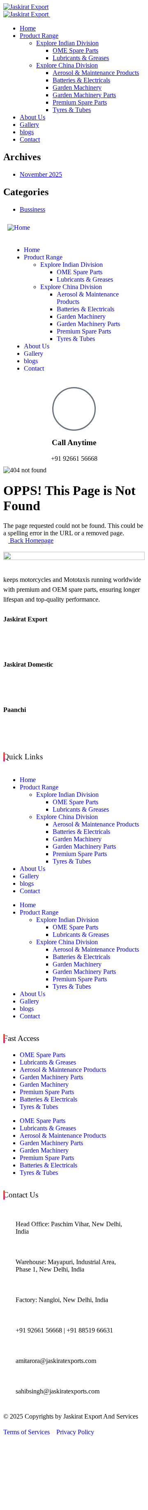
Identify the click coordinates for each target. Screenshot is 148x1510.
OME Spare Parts (75, 801)
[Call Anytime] (74, 409)
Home (28, 779)
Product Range (39, 787)
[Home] (18, 227)
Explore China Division (67, 816)
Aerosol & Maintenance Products (96, 824)
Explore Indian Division (67, 794)
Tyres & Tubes (72, 861)
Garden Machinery (77, 839)
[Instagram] (74, 732)
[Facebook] (74, 626)
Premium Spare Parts (80, 853)
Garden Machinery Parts (84, 846)
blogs (27, 883)
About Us (32, 868)
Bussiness (32, 209)
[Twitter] (74, 642)
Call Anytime (74, 442)
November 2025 (41, 174)
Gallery (29, 876)
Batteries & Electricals (81, 831)
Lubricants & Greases (81, 809)
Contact (30, 890)
